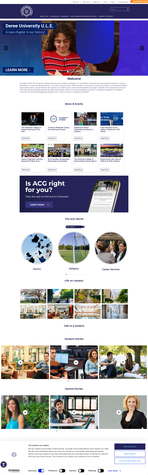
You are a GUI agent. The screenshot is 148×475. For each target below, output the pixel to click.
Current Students (105, 16)
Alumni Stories (74, 388)
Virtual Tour (75, 2)
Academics (65, 16)
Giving (105, 2)
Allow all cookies (130, 446)
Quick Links (86, 2)
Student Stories (74, 339)
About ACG (44, 16)
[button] (64, 274)
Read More (25, 138)
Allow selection (130, 454)
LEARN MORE (17, 70)
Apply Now (96, 2)
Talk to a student (74, 326)
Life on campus (74, 280)
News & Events (74, 104)
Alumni (113, 2)
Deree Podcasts (123, 2)
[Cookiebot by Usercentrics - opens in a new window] (14, 470)
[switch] (62, 470)
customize (139, 1)
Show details (113, 471)
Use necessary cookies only (129, 461)
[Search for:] (117, 9)
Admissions (54, 16)
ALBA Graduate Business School (84, 16)
